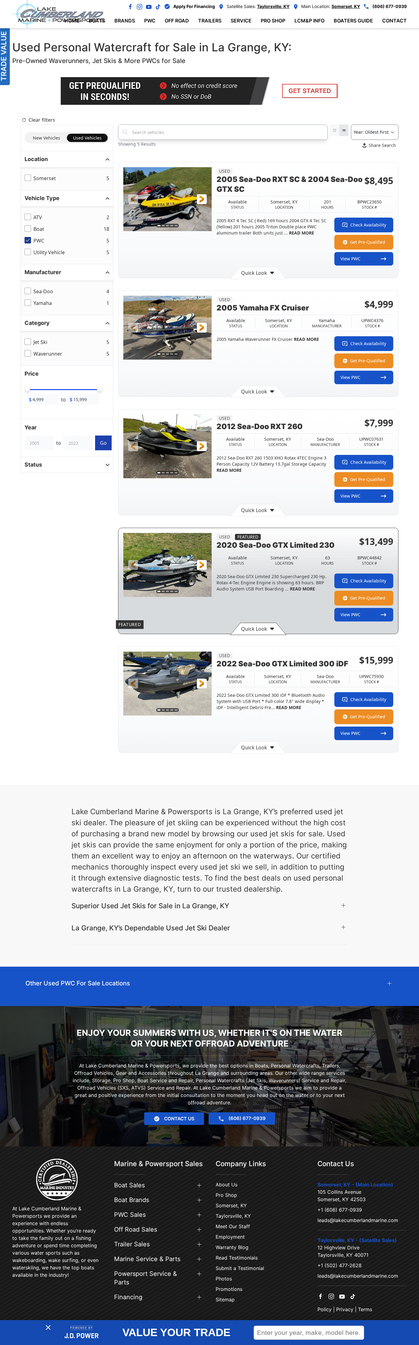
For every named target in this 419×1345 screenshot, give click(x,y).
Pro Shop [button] (273, 21)
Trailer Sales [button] (132, 1244)
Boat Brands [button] (131, 1200)
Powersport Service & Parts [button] (145, 1278)
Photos (224, 1279)
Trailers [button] (209, 21)
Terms (365, 1309)
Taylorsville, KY (233, 1216)
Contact (394, 21)
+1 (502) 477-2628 (339, 1265)
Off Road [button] (177, 21)
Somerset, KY (231, 1205)
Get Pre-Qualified (367, 242)
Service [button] (241, 21)
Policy (324, 1309)
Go (103, 443)
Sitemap (225, 1299)
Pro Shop (226, 1195)
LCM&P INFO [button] (309, 21)
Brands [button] (124, 21)
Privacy (344, 1309)
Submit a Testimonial (240, 1268)
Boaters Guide (353, 21)
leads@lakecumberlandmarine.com (357, 1220)
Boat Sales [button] (129, 1185)
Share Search (382, 145)
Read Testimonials (237, 1258)
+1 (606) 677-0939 (339, 1210)
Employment (230, 1237)
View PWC (350, 259)
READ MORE (301, 233)
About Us (226, 1184)
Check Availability (368, 225)
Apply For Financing (194, 6)
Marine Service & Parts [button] (147, 1259)
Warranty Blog (232, 1247)
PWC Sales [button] (130, 1214)
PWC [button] (150, 21)
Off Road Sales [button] (135, 1229)
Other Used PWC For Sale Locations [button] (77, 983)
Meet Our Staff (233, 1226)
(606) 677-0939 (389, 6)
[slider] (27, 389)
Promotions (229, 1289)
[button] (133, 199)
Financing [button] (128, 1297)
